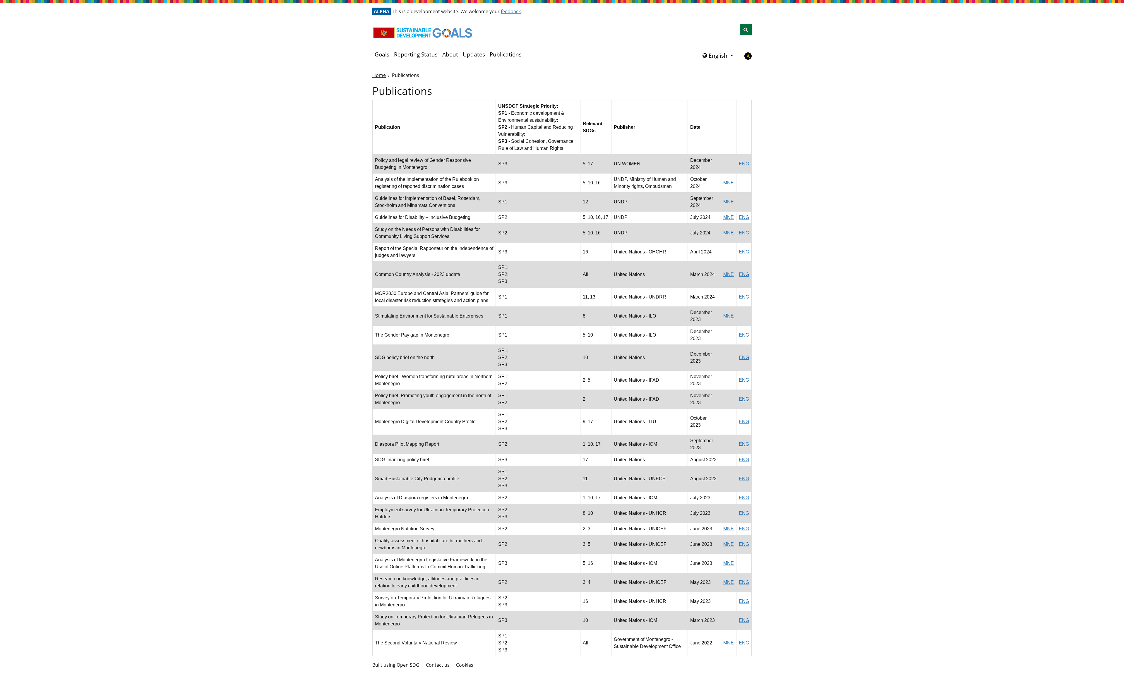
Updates (474, 54)
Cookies (464, 665)
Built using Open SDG (395, 665)
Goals (382, 54)
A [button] (748, 56)
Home (379, 75)
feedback (511, 11)
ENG (744, 163)
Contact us (438, 665)
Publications (506, 54)
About (450, 54)
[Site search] (746, 29)
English (718, 55)
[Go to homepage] (423, 32)
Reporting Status (416, 54)
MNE (728, 182)
